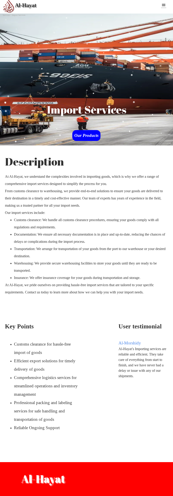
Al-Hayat (25, 5)
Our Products (86, 135)
